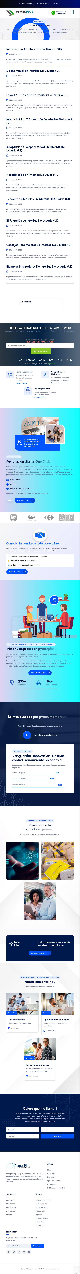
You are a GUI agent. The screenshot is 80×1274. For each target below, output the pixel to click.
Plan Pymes (10, 1204)
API (57, 4)
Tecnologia (40, 1225)
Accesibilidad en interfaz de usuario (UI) (33, 175)
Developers (51, 1184)
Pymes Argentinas (27, 4)
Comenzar (55, 383)
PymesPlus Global (54, 1181)
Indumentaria (40, 1211)
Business (46, 1013)
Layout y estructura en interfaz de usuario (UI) (37, 95)
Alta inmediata (22, 500)
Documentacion (44, 4)
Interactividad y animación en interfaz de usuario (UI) (39, 121)
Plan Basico (10, 1200)
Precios (9, 1215)
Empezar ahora (14, 572)
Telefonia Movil (41, 1204)
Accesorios (10, 1211)
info (16, 945)
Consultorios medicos (44, 1200)
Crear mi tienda (22, 383)
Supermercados (42, 1207)
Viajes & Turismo (42, 1218)
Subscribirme (37, 1246)
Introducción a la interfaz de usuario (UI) (34, 49)
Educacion (40, 1222)
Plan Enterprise (11, 1207)
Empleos (50, 1177)
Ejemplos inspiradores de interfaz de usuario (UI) (39, 266)
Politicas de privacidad (56, 1188)
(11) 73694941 (61, 13)
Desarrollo (11, 1013)
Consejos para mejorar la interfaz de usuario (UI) (39, 245)
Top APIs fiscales (16, 1019)
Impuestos (29, 1058)
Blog (49, 1170)
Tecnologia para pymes (37, 1065)
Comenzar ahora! (38, 673)
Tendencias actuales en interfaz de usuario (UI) (38, 199)
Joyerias (39, 1215)
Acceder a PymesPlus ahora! (46, 735)
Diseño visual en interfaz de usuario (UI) (33, 71)
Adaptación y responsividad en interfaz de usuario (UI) (35, 148)
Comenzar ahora (37, 953)
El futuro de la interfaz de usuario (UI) (32, 220)
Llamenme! (57, 1136)
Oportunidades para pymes (57, 1019)
